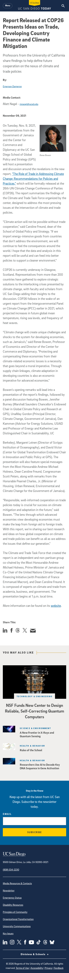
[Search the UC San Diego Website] (63, 6)
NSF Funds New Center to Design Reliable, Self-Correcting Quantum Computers (34, 711)
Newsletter (9, 890)
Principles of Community (15, 911)
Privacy (48, 967)
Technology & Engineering (35, 696)
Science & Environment (35, 728)
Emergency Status (12, 897)
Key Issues (8, 933)
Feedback (59, 967)
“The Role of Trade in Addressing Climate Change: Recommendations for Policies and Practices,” (33, 178)
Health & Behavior (32, 746)
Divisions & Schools (33, 954)
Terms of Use (22, 967)
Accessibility (37, 967)
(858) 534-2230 (11, 869)
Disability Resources (13, 904)
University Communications (17, 926)
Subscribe (34, 832)
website (56, 606)
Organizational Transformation (18, 919)
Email (7, 813)
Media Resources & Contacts (17, 883)
